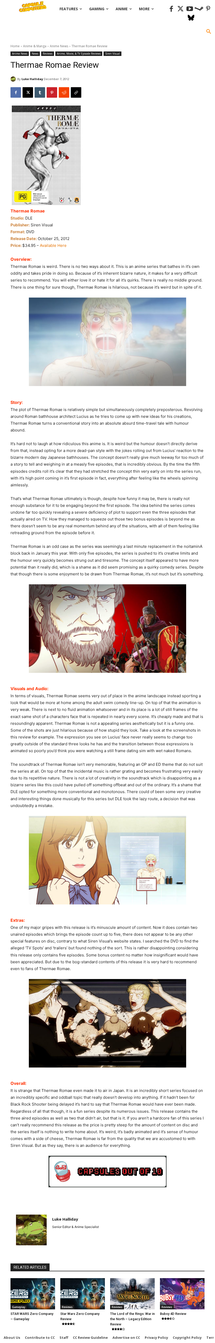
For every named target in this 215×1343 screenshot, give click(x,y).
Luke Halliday (32, 79)
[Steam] (199, 9)
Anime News (59, 46)
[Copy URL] (76, 92)
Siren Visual (112, 53)
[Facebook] (171, 9)
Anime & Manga (34, 46)
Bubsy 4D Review (173, 1314)
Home (15, 46)
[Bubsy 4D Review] (182, 1293)
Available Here (53, 245)
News (35, 53)
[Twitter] (180, 9)
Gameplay (18, 1307)
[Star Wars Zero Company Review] (82, 1293)
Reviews (47, 53)
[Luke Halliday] (13, 79)
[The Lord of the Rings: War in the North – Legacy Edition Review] (132, 1293)
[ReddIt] (64, 92)
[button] (208, 31)
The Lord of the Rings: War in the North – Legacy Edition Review (132, 1319)
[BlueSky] (191, 18)
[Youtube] (189, 9)
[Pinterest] (208, 9)
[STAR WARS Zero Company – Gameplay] (32, 1293)
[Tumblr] (40, 92)
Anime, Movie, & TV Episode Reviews (79, 53)
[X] (28, 92)
